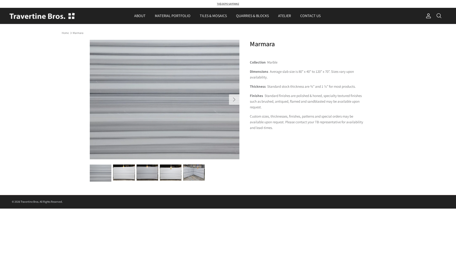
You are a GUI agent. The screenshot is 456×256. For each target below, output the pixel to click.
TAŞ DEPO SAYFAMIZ (228, 3)
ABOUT (140, 15)
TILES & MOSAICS (213, 15)
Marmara (78, 33)
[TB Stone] (42, 16)
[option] (164, 99)
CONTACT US (310, 15)
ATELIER (284, 15)
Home (65, 33)
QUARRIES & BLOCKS (252, 15)
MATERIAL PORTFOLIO (172, 15)
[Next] (234, 99)
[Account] (427, 16)
